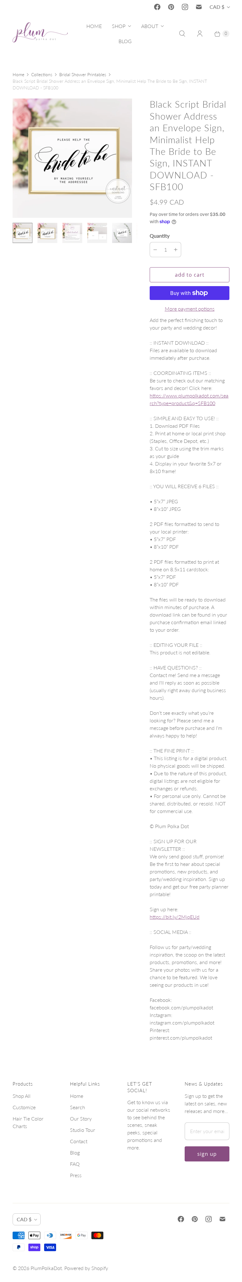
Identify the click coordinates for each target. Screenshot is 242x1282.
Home (18, 74)
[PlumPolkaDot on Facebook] (157, 7)
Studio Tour (82, 1130)
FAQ (75, 1164)
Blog (75, 1152)
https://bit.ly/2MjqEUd (174, 917)
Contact (78, 1141)
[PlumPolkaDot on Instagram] (185, 7)
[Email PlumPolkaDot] (199, 7)
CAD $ (217, 7)
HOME (94, 26)
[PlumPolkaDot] (40, 33)
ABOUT (149, 26)
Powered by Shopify (86, 1268)
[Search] (182, 33)
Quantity (160, 236)
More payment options (190, 309)
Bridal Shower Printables (82, 74)
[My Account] (200, 33)
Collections (41, 74)
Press (76, 1175)
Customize (24, 1107)
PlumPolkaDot (46, 1268)
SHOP (118, 26)
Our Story (81, 1118)
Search (77, 1107)
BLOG (125, 41)
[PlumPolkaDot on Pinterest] (171, 7)
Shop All (22, 1096)
